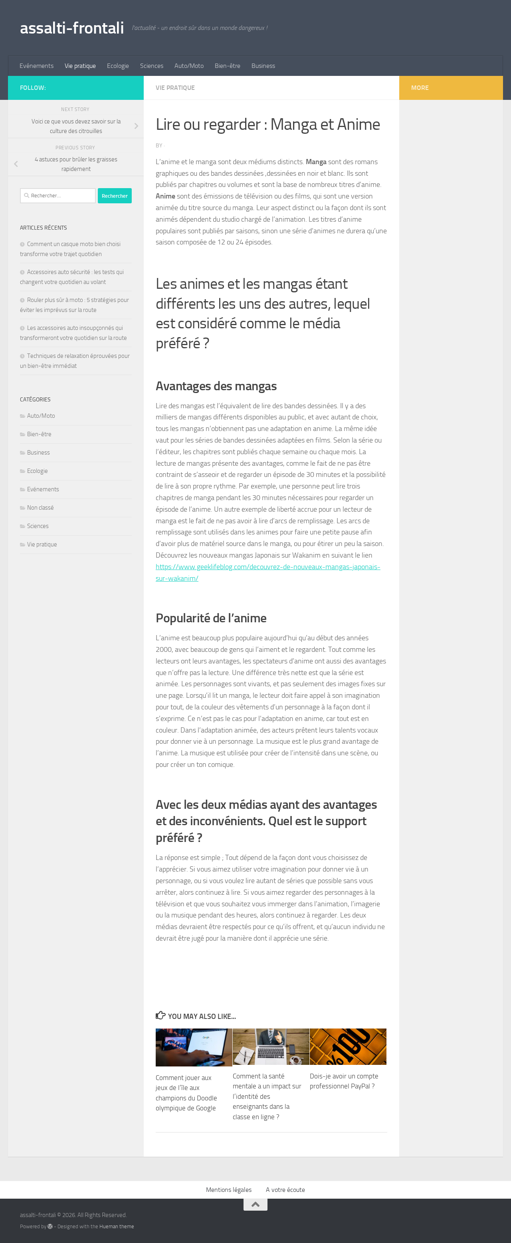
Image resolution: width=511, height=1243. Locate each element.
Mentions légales (229, 1189)
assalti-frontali (72, 28)
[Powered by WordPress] (50, 1226)
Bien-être (227, 65)
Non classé (40, 507)
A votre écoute (285, 1189)
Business (263, 65)
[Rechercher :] (58, 195)
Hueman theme (116, 1226)
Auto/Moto (189, 65)
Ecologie (118, 65)
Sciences (151, 65)
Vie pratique (80, 65)
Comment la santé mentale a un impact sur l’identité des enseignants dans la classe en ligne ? (267, 1096)
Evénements (36, 65)
